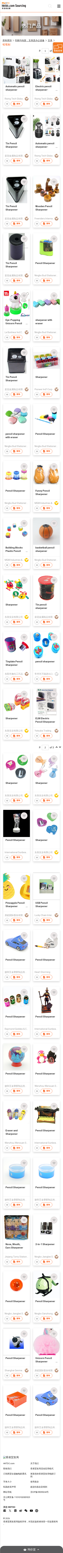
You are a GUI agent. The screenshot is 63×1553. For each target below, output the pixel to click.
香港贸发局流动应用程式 (41, 1468)
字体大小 (7, 1481)
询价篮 (31, 1549)
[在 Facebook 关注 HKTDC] (4, 1510)
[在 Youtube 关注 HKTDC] (31, 1510)
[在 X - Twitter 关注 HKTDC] (10, 1510)
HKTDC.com (9, 1463)
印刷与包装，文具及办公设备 (29, 40)
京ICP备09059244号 (39, 1492)
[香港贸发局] (31, 1459)
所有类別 (7, 40)
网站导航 (7, 1492)
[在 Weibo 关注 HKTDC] (20, 1510)
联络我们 (7, 1468)
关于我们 (34, 1463)
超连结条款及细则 (38, 1487)
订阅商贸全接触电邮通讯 (14, 1474)
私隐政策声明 (9, 1487)
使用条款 (34, 1481)
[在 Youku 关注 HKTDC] (36, 1510)
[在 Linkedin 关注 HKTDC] (15, 1510)
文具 (50, 40)
